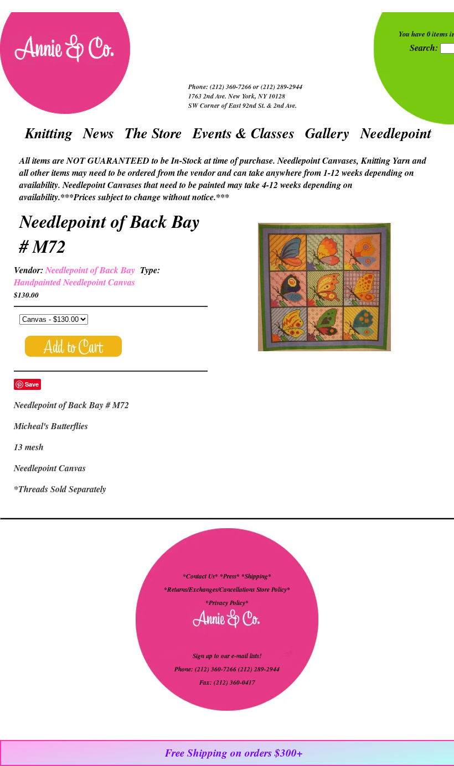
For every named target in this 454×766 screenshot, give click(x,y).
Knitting (49, 133)
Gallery (327, 133)
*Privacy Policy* (227, 602)
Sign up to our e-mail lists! (227, 656)
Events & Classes (244, 133)
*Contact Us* (200, 576)
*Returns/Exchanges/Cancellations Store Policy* (227, 589)
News (98, 133)
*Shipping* (256, 576)
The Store (153, 133)
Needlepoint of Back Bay (90, 270)
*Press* (230, 576)
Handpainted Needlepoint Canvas (74, 282)
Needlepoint (395, 133)
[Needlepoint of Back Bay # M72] (324, 288)
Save (32, 384)
